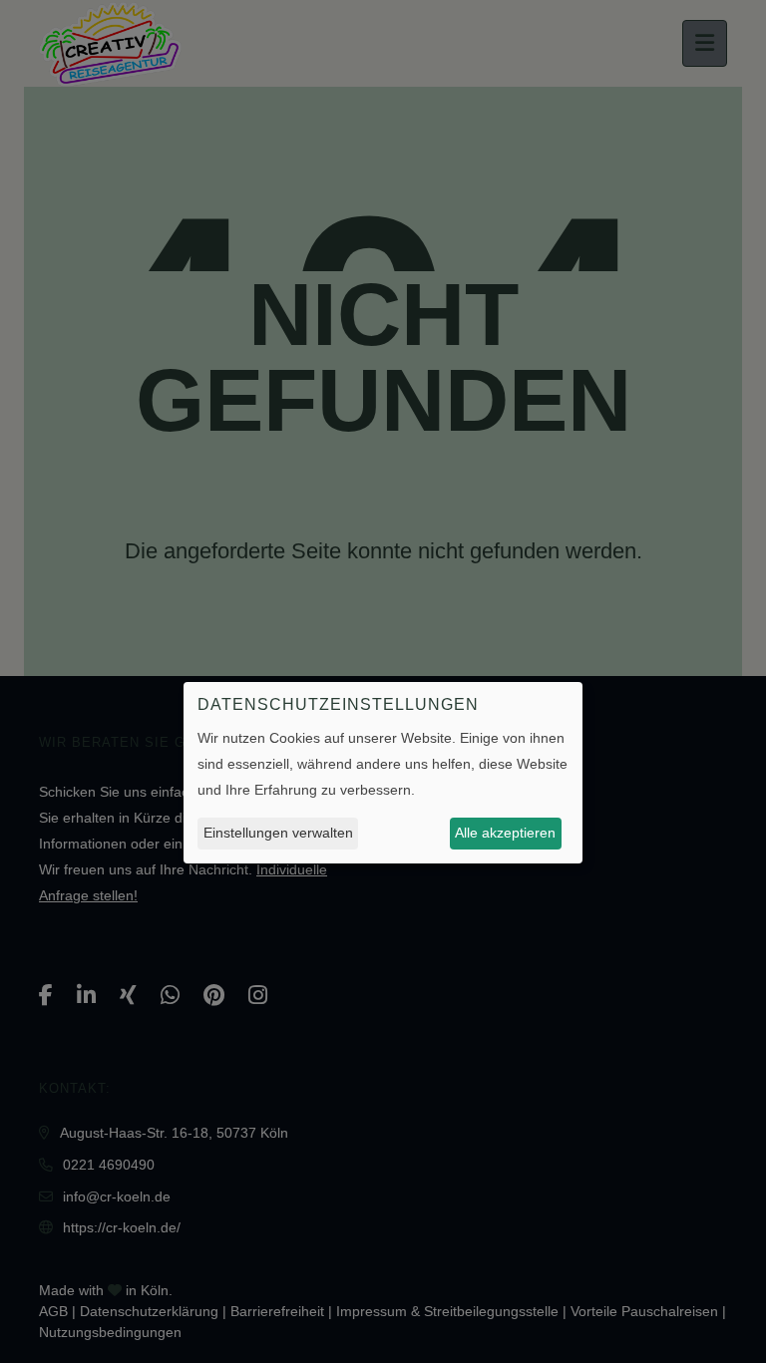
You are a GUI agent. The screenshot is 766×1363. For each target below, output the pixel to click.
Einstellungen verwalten (278, 833)
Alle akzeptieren (505, 833)
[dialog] (383, 772)
